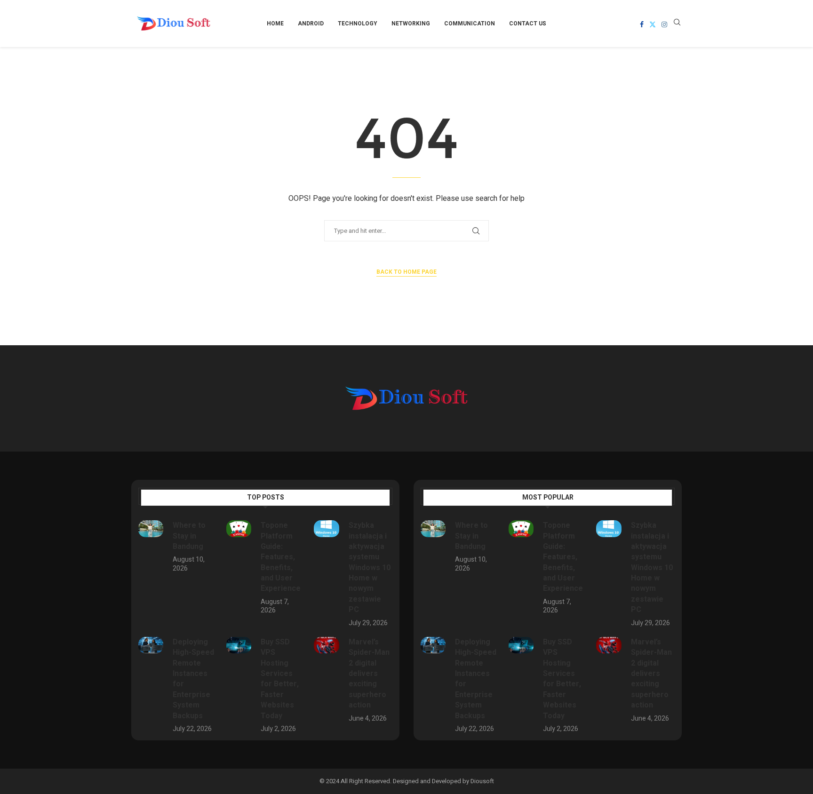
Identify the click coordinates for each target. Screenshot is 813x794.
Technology (357, 23)
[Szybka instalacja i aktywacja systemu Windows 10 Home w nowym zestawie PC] (326, 528)
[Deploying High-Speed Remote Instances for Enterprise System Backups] (150, 645)
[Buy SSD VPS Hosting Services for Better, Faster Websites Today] (238, 645)
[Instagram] (664, 24)
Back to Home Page (406, 272)
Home (275, 23)
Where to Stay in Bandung (189, 536)
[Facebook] (641, 24)
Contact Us (527, 23)
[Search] (677, 24)
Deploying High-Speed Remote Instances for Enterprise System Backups (193, 679)
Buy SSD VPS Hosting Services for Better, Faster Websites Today (280, 679)
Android (311, 23)
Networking (410, 23)
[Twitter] (652, 24)
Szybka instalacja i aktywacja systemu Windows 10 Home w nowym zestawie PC (370, 567)
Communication (469, 23)
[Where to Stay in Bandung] (150, 528)
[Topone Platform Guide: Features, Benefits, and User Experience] (238, 528)
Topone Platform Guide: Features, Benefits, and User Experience (281, 557)
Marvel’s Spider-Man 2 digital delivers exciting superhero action (369, 673)
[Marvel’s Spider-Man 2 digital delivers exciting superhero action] (326, 645)
